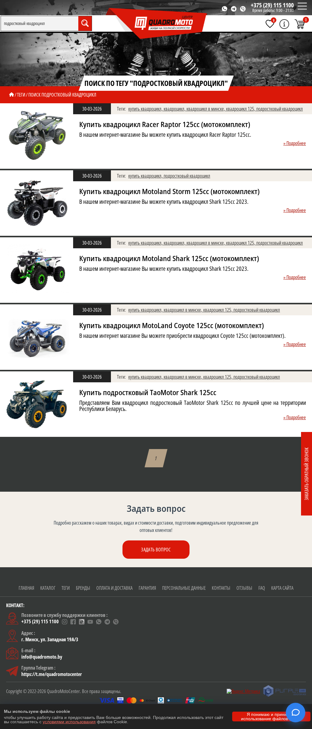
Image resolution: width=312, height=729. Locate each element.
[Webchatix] (295, 712)
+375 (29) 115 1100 (272, 5)
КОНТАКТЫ (221, 588)
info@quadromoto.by (41, 656)
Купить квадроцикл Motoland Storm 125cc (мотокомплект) (169, 191)
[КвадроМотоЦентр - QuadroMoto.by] (156, 24)
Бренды (83, 588)
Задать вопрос (156, 549)
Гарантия (147, 588)
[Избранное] (270, 24)
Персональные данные (184, 588)
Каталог (47, 588)
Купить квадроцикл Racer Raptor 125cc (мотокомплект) (164, 124)
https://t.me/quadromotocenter (51, 674)
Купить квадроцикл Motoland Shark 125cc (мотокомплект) (169, 258)
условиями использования (69, 721)
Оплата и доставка (114, 588)
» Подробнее (294, 143)
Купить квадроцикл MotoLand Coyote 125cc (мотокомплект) (171, 325)
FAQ (261, 588)
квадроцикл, (175, 108)
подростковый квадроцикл (279, 108)
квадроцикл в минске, (206, 108)
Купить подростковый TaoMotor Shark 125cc (147, 392)
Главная (26, 588)
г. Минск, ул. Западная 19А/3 (49, 639)
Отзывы (244, 588)
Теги (66, 588)
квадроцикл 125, (241, 108)
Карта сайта (282, 588)
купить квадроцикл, (146, 108)
